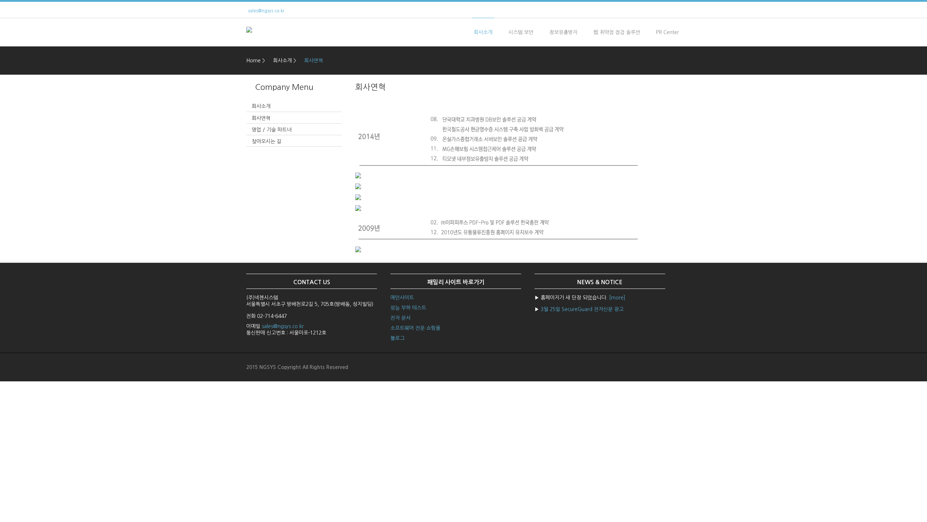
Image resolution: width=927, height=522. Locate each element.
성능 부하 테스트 (408, 307)
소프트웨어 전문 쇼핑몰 (415, 328)
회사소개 (483, 32)
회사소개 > (284, 60)
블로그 (397, 338)
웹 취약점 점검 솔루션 (616, 32)
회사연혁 (313, 60)
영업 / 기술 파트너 (271, 129)
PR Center (667, 32)
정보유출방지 (563, 32)
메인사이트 (402, 297)
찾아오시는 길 (266, 141)
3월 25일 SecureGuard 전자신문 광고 (582, 309)
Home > (255, 60)
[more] (617, 297)
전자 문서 (400, 317)
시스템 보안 (520, 32)
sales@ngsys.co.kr (266, 11)
